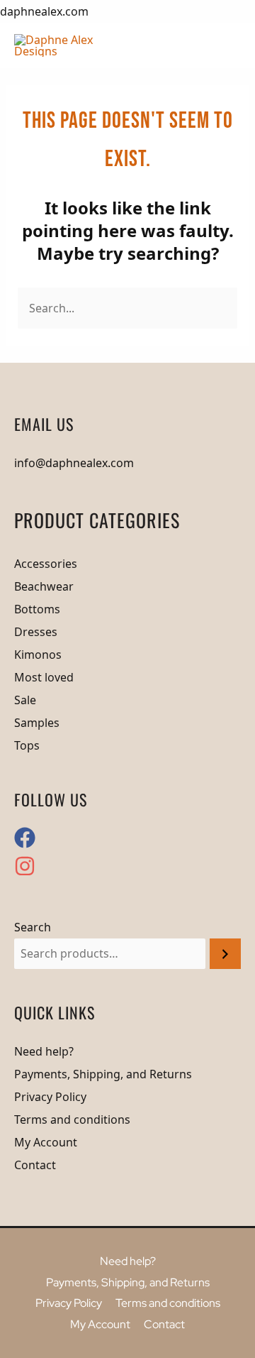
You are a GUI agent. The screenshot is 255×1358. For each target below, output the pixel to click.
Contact (35, 1165)
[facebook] (29, 844)
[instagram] (24, 872)
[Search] (225, 953)
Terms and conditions (72, 1119)
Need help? (44, 1051)
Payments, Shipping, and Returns (103, 1074)
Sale (25, 700)
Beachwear (44, 586)
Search (32, 927)
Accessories (45, 563)
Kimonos (38, 654)
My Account (45, 1142)
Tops (27, 745)
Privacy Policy (50, 1097)
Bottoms (37, 609)
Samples (37, 722)
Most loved (44, 677)
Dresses (35, 632)
